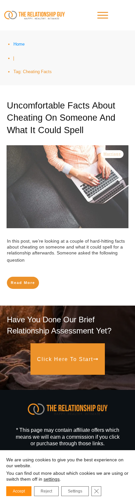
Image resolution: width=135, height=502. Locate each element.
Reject (46, 491)
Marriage (112, 154)
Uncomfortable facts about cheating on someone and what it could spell (61, 118)
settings (52, 479)
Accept (19, 491)
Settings (75, 491)
